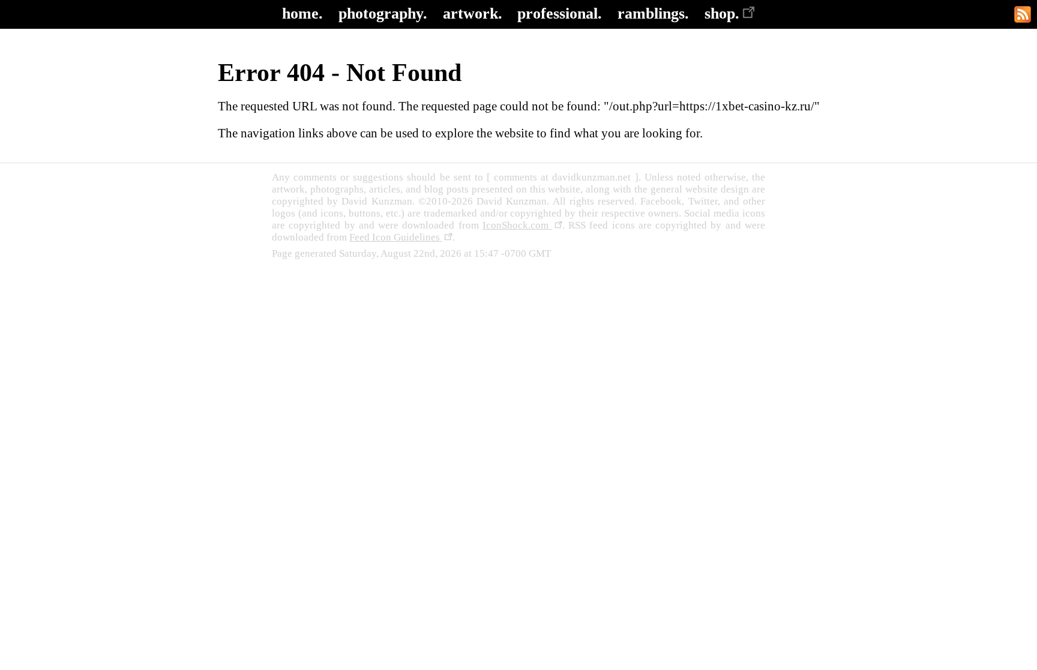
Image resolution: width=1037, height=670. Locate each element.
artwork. (472, 13)
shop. (722, 13)
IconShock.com (517, 225)
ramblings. (653, 13)
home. (302, 13)
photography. (382, 13)
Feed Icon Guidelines (395, 237)
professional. (559, 13)
